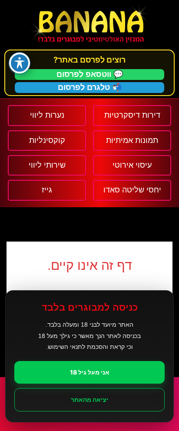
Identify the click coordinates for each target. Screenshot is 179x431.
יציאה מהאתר (89, 399)
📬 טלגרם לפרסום (90, 87)
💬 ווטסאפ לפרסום (89, 74)
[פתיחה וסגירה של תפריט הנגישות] (19, 63)
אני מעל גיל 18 (89, 372)
